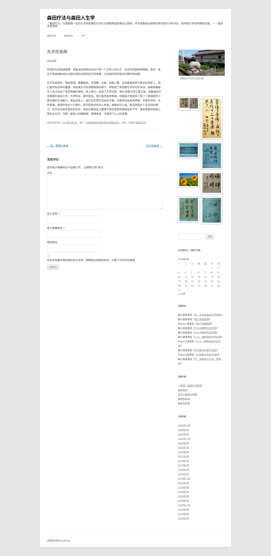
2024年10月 (184, 425)
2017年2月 (183, 465)
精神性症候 (184, 398)
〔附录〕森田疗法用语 (190, 385)
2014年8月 (183, 487)
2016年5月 (183, 469)
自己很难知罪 (202, 319)
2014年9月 (183, 482)
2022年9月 (183, 443)
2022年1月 (183, 447)
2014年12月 (184, 478)
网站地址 (52, 242)
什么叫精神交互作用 (205, 328)
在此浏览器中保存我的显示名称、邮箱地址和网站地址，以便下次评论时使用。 (92, 260)
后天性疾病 (154, 145)
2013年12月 (184, 505)
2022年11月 (184, 438)
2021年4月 (183, 456)
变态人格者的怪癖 (187, 394)
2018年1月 (183, 460)
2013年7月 (183, 518)
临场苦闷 (182, 390)
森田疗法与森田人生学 (71, 17)
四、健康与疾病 (57, 145)
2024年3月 (183, 429)
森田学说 (51, 35)
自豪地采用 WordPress (58, 540)
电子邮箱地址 (56, 228)
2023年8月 (183, 434)
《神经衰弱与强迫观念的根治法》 (103, 122)
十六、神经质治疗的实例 (208, 337)
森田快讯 (68, 35)
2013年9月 (183, 509)
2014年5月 (183, 500)
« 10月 (181, 293)
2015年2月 (183, 474)
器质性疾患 (184, 403)
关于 (83, 35)
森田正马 (141, 122)
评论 (49, 173)
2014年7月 (183, 491)
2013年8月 (183, 513)
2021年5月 (183, 452)
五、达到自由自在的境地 (208, 314)
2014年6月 (183, 496)
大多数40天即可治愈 (205, 350)
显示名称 (53, 213)
